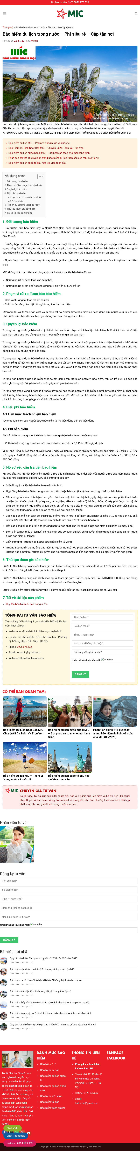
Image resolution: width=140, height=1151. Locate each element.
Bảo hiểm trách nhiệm (52, 1107)
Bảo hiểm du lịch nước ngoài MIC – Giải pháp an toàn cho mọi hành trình (49, 152)
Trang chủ (8, 27)
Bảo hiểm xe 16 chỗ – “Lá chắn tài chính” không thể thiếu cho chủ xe (46, 980)
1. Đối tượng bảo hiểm (16, 181)
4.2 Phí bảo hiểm (16, 201)
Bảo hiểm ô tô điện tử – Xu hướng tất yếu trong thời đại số (40, 991)
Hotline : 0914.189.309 (20, 1143)
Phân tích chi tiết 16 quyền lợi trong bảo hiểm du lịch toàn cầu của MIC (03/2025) (54, 157)
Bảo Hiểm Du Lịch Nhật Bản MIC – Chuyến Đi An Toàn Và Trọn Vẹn (46, 148)
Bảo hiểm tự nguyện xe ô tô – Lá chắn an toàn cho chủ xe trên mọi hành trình (51, 1013)
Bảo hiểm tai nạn (49, 1070)
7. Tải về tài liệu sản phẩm (18, 212)
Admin (34, 40)
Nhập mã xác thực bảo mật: (86, 660)
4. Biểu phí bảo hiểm (15, 193)
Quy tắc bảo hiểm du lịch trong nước (26, 604)
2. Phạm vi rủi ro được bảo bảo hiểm (23, 185)
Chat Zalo (12, 1128)
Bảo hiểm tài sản (49, 1101)
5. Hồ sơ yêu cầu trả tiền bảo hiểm (22, 204)
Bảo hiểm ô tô (48, 1064)
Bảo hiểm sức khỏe (51, 1096)
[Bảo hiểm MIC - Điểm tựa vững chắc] (70, 13)
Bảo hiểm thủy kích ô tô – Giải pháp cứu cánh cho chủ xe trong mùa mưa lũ (49, 1002)
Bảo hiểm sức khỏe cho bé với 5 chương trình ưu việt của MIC (42, 969)
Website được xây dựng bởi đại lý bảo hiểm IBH (79, 1147)
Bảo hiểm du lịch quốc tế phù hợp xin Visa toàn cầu (37, 162)
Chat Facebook (16, 1135)
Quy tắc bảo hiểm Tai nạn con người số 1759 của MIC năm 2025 (44, 958)
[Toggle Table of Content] (39, 176)
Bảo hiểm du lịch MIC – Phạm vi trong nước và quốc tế (39, 143)
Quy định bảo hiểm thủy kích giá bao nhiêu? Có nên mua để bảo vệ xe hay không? (53, 1024)
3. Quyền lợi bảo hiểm (15, 189)
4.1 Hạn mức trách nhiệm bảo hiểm (25, 197)
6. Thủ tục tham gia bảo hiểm (20, 208)
